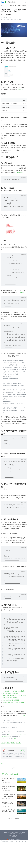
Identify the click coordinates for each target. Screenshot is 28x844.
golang (19, 5)
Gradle (12, 742)
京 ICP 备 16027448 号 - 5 (14, 835)
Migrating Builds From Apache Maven (14, 702)
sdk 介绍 (20, 172)
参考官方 (21, 89)
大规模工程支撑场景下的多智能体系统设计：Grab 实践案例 (9, 795)
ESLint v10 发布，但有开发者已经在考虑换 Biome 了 (8, 803)
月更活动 (7, 5)
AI (15, 5)
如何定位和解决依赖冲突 (10, 698)
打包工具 (18, 742)
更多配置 (22, 292)
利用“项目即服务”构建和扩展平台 (8, 787)
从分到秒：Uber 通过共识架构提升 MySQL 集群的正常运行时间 (8, 811)
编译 (8, 742)
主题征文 (12, 5)
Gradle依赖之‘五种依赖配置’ (11, 700)
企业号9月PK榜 (5, 745)
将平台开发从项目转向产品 (9, 779)
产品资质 (14, 836)
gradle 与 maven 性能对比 (11, 693)
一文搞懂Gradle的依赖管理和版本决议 (14, 691)
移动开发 (24, 5)
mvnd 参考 (22, 716)
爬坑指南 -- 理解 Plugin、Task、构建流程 (15, 695)
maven (3, 742)
